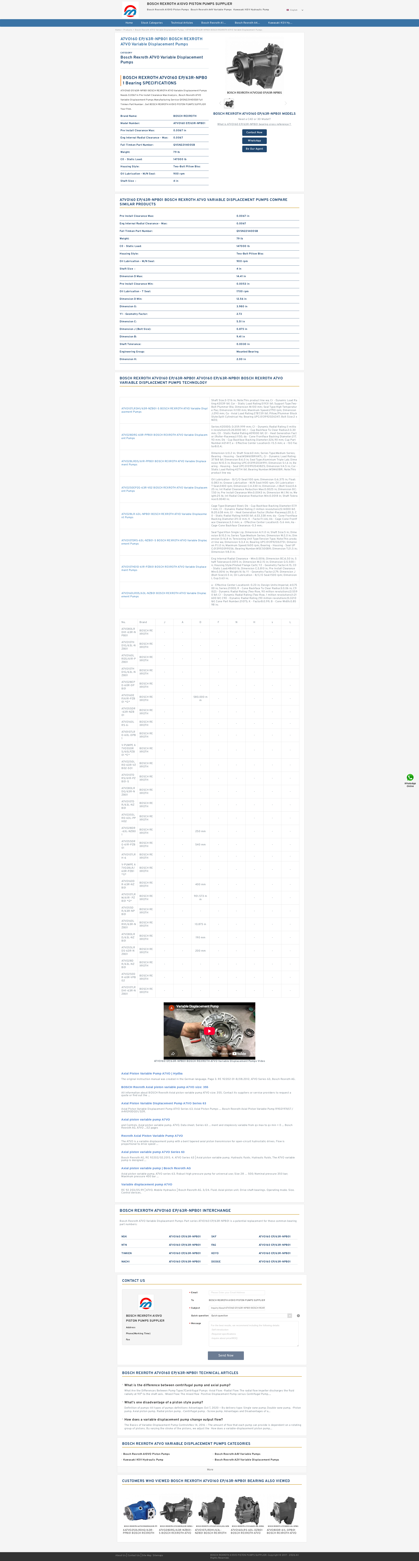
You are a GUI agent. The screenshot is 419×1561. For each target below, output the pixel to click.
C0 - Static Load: (131, 159)
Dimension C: (128, 321)
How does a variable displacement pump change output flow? (173, 1420)
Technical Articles (182, 23)
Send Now (226, 1356)
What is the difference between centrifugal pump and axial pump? (177, 1385)
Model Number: (130, 123)
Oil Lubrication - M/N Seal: (137, 174)
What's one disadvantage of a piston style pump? (163, 1402)
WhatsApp (254, 140)
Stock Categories (152, 23)
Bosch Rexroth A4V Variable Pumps (249, 23)
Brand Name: (128, 116)
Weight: (125, 152)
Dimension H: (128, 359)
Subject (194, 1308)
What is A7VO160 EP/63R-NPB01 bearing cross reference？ (254, 124)
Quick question (200, 1315)
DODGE (216, 1261)
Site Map (146, 1555)
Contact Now (254, 132)
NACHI (125, 1261)
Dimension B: (128, 336)
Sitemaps (158, 1555)
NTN (124, 1245)
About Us (120, 1555)
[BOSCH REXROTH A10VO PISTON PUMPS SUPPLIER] (130, 9)
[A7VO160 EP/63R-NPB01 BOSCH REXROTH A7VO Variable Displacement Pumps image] (254, 66)
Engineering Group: (132, 351)
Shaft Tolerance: (130, 344)
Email (193, 1292)
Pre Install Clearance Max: (137, 130)
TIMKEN (126, 1253)
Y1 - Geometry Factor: (134, 314)
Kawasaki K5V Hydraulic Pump (282, 23)
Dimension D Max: (131, 276)
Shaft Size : (128, 181)
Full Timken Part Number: (137, 145)
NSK (124, 1236)
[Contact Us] (410, 780)
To (192, 1300)
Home (129, 23)
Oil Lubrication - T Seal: (135, 291)
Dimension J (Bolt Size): (135, 329)
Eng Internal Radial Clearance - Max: (144, 137)
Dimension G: (128, 306)
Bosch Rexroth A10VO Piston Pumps (215, 23)
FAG (213, 1245)
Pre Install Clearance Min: (136, 284)
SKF (214, 1236)
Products (127, 30)
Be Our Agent (254, 149)
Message (195, 1323)
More (210, 1469)
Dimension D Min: (131, 299)
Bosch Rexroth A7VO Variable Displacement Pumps (159, 30)
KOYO (215, 1253)
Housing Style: (129, 166)
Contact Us (134, 1555)
